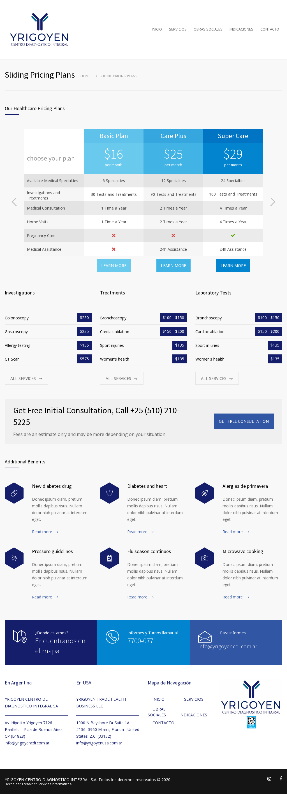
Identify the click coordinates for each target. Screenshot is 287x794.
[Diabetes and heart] (109, 493)
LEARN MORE (113, 265)
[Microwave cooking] (204, 558)
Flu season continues (149, 551)
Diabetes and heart (147, 486)
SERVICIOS (178, 29)
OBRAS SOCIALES (208, 29)
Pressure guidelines (52, 551)
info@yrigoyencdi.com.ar (227, 646)
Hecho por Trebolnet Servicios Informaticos (38, 784)
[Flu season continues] (109, 558)
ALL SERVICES (23, 378)
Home (85, 76)
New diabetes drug (52, 486)
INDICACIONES (241, 29)
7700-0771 (142, 640)
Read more (42, 531)
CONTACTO (269, 29)
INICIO (157, 29)
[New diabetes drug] (14, 493)
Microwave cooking (243, 551)
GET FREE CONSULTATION (244, 421)
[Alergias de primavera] (204, 493)
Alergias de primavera (245, 486)
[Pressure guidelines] (14, 558)
